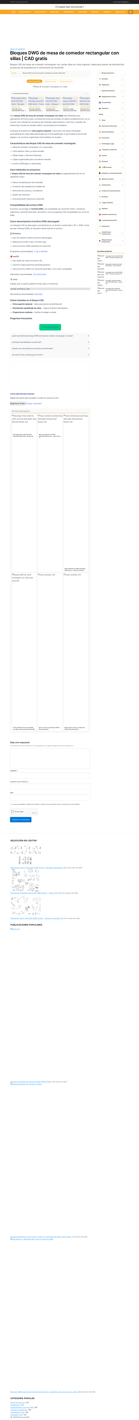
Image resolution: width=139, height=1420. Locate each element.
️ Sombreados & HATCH (108, 220)
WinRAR (43, 251)
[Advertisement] (69, 29)
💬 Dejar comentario (33, 403)
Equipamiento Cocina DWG (22, 1407)
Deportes (103, 209)
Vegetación (104, 85)
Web (11, 793)
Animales (107, 12)
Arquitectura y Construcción (105, 233)
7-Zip (36, 251)
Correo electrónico (19, 782)
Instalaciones (24, 12)
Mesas (101, 114)
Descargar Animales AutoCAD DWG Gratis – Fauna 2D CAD (36, 893)
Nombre (14, 771)
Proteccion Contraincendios (109, 191)
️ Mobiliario (103, 108)
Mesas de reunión (66, 81)
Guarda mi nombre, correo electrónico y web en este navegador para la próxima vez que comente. (46, 804)
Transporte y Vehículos (108, 150)
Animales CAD (16, 1415)
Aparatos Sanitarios (107, 91)
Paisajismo (82, 12)
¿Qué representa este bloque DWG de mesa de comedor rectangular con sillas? (42, 336)
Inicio (14, 12)
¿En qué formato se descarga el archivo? (27, 355)
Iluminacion (15, 1405)
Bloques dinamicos (106, 73)
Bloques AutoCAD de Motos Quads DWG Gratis (30, 1082)
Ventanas (103, 161)
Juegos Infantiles (106, 203)
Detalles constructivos (108, 214)
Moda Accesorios (17, 1402)
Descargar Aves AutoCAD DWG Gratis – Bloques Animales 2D (36, 918)
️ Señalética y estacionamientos (110, 173)
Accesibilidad (105, 102)
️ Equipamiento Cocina (107, 97)
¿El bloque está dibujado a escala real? (26, 342)
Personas (95, 12)
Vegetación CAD (17, 1412)
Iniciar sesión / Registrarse (121, 2)
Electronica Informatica (108, 126)
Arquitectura (40, 12)
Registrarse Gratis (17, 403)
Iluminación (104, 226)
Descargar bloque (50, 327)
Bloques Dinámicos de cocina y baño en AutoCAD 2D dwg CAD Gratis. (41, 1237)
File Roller (38, 294)
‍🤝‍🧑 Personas (105, 167)
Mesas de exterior (50, 81)
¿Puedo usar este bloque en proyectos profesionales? (32, 348)
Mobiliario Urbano (106, 179)
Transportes (68, 12)
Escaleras (103, 197)
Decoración (104, 138)
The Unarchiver (39, 274)
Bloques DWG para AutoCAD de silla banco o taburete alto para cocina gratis (44, 1392)
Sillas (102, 120)
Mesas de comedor (17, 49)
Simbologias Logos (106, 144)
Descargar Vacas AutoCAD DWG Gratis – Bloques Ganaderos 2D (38, 868)
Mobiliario (54, 12)
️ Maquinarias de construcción (105, 241)
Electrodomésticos (106, 132)
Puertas (103, 156)
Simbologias (120, 12)
